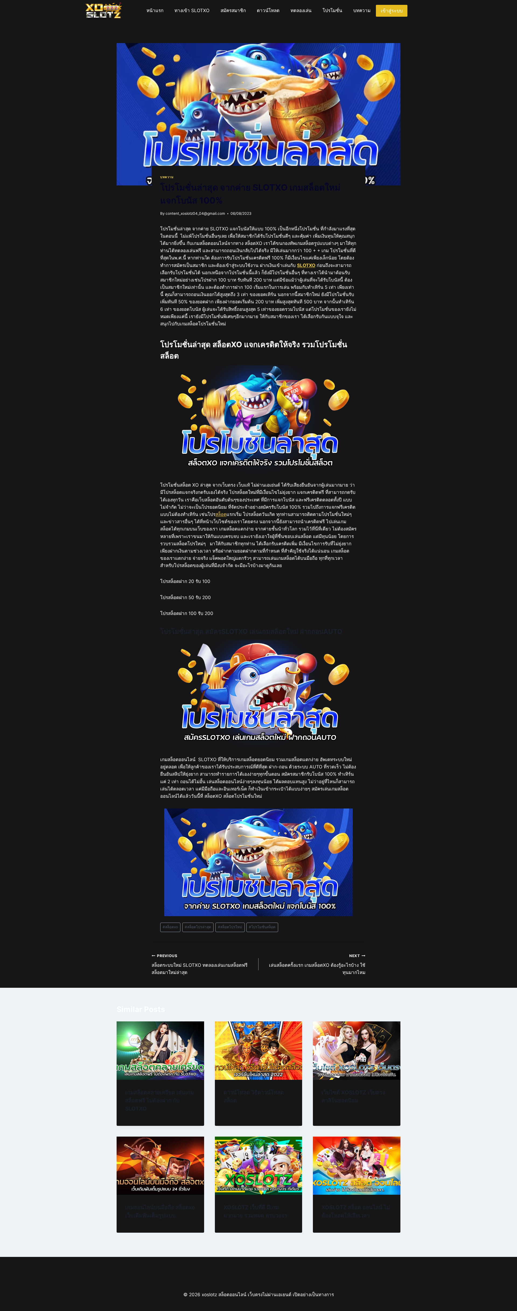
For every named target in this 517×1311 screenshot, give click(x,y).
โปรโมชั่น (332, 10)
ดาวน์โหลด (268, 10)
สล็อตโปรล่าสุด (198, 927)
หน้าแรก (154, 10)
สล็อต (220, 514)
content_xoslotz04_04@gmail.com (195, 213)
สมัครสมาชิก (233, 10)
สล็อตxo (170, 927)
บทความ (362, 10)
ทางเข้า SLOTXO (191, 10)
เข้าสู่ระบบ (392, 10)
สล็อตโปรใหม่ (230, 927)
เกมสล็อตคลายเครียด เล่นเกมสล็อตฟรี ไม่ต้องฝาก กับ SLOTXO (159, 1100)
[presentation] (160, 1050)
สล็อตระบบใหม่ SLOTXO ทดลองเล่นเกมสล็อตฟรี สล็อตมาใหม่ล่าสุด (199, 964)
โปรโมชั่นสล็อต (262, 927)
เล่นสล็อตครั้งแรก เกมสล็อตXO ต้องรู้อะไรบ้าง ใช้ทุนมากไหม (317, 964)
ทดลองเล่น (301, 10)
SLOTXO (306, 265)
